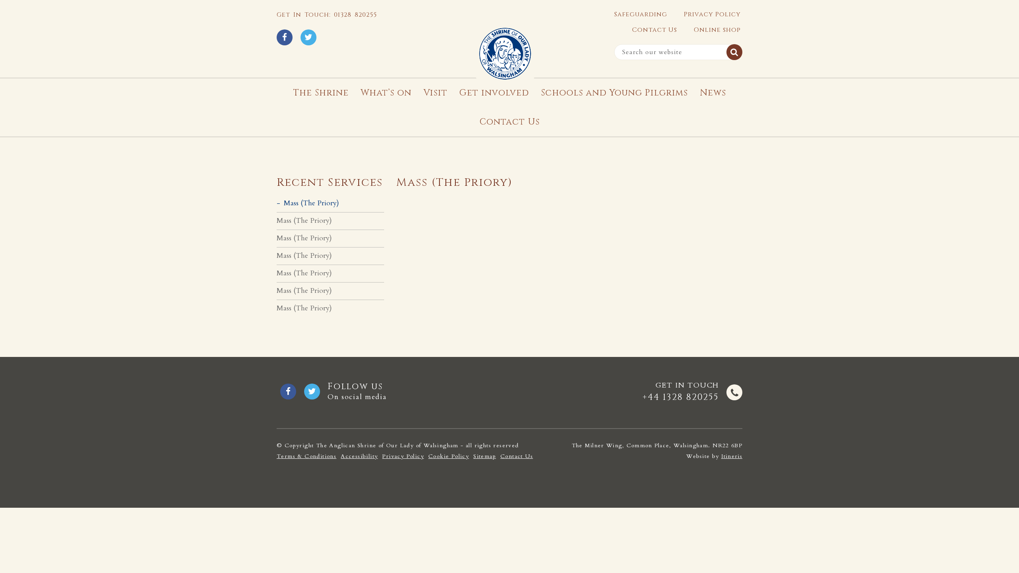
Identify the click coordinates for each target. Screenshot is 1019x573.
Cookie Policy (448, 456)
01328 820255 (355, 14)
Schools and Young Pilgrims (614, 93)
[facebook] (285, 37)
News (713, 93)
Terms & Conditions (306, 456)
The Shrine (321, 93)
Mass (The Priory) (311, 203)
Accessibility (359, 456)
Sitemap (484, 456)
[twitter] (308, 37)
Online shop (717, 29)
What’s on (386, 93)
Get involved (494, 93)
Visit (435, 93)
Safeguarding (640, 14)
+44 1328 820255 (680, 397)
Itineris (731, 456)
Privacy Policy (712, 14)
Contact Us (654, 29)
